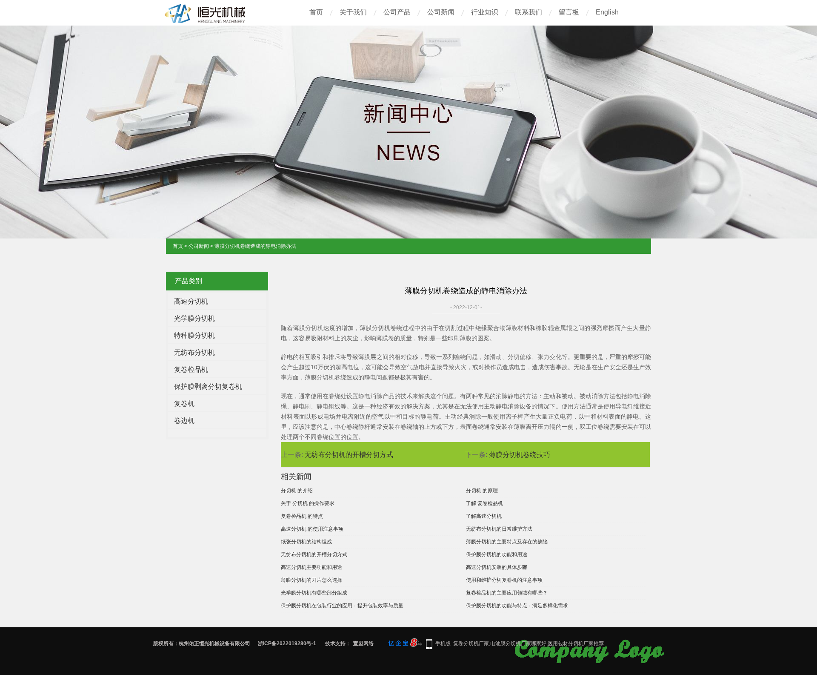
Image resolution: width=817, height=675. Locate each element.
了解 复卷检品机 (484, 503)
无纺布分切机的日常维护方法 (499, 529)
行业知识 (484, 12)
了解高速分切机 (484, 516)
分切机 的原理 (482, 491)
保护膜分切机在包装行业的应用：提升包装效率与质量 (342, 606)
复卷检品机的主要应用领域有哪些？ (507, 593)
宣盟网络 (363, 643)
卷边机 (184, 420)
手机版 (443, 643)
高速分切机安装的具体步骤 (496, 567)
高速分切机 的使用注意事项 (312, 529)
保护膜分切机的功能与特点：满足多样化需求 (517, 606)
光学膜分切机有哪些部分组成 (314, 593)
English (607, 12)
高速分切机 (191, 301)
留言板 (569, 12)
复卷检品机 (191, 369)
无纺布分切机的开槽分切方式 (349, 454)
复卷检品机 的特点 (302, 516)
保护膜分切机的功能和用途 (496, 554)
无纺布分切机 (194, 352)
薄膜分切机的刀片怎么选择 (311, 580)
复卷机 (184, 403)
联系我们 (528, 12)
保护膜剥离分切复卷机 (208, 386)
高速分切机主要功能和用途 (311, 567)
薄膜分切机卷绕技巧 (519, 454)
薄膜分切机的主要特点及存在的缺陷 (507, 542)
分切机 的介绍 (297, 491)
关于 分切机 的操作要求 (307, 503)
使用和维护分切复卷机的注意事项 (504, 580)
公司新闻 (440, 12)
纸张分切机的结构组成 (306, 542)
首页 (316, 12)
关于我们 (353, 12)
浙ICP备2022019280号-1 (287, 643)
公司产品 (397, 12)
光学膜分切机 (194, 318)
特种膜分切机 (194, 335)
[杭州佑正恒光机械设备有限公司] (206, 22)
